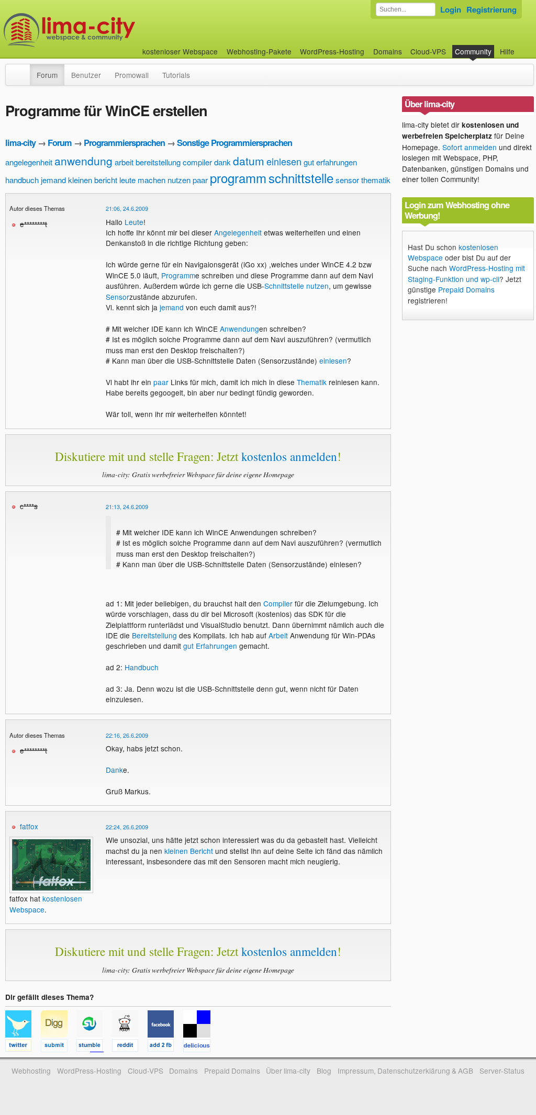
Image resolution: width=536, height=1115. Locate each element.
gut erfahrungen (330, 161)
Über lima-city (288, 1070)
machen (151, 179)
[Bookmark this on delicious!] (200, 1047)
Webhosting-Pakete (259, 51)
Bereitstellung (154, 635)
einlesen (284, 161)
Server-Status (501, 1070)
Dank (114, 769)
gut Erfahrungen (210, 645)
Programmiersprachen (124, 143)
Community (473, 51)
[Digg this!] (58, 1047)
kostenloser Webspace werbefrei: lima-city (108, 30)
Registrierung (491, 9)
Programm (178, 275)
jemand (53, 179)
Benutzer (86, 75)
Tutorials (176, 75)
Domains (387, 51)
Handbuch (142, 667)
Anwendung (239, 328)
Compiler (278, 603)
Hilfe (507, 51)
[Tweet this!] (23, 1047)
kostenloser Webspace (180, 51)
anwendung (83, 160)
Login (450, 9)
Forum (47, 75)
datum (248, 160)
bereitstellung (158, 161)
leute (127, 179)
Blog (324, 1070)
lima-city (20, 143)
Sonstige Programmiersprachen (234, 143)
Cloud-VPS (428, 51)
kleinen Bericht (188, 851)
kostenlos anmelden (289, 456)
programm (238, 177)
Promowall (132, 75)
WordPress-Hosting (332, 51)
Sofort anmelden (469, 147)
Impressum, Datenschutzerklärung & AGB (405, 1070)
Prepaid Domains (466, 289)
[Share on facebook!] (165, 1047)
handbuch (22, 179)
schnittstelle (301, 177)
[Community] (23, 69)
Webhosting (31, 1070)
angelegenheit (28, 161)
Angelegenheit (238, 232)
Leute (134, 222)
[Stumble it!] (94, 1047)
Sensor (117, 296)
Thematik (312, 382)
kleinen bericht (92, 179)
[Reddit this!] (130, 1047)
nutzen (179, 179)
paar (200, 179)
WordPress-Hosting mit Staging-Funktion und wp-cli (466, 273)
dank (222, 161)
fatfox (29, 826)
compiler (197, 161)
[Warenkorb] (523, 46)
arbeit (124, 161)
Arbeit (278, 635)
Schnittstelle (284, 285)
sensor (347, 179)
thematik (375, 179)
